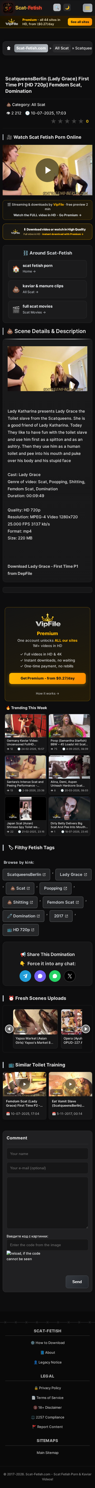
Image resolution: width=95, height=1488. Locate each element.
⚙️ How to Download (48, 1343)
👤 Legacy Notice (48, 1362)
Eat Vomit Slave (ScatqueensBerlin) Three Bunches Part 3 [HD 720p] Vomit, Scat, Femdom (70, 1103)
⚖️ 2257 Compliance (47, 1417)
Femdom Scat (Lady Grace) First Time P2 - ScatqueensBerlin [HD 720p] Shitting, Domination (23, 1103)
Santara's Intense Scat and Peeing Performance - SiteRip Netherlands (25, 784)
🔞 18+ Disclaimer (47, 1407)
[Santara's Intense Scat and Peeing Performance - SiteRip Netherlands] (25, 767)
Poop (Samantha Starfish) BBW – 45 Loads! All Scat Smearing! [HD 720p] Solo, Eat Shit (69, 742)
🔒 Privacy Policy (47, 1388)
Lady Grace (71, 874)
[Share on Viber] (40, 976)
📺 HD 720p (18, 929)
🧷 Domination (21, 915)
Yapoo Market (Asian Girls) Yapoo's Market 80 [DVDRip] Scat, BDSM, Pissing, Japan (34, 1044)
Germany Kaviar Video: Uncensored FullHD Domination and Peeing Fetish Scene (23, 742)
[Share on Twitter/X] (69, 976)
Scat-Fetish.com (31, 48)
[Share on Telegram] (25, 976)
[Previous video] (9, 1029)
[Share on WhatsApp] (55, 976)
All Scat (62, 48)
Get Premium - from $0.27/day (48, 678)
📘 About (47, 1352)
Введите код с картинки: (27, 1236)
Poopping (53, 888)
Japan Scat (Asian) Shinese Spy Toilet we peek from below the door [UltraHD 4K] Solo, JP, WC (25, 825)
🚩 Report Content (47, 1427)
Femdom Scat (60, 902)
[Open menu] (87, 8)
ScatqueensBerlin (24, 874)
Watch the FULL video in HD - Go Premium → (47, 215)
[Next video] (86, 1029)
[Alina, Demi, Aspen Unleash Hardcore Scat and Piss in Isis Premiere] (69, 767)
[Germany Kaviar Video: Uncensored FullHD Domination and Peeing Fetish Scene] (25, 725)
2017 (58, 915)
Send (77, 1281)
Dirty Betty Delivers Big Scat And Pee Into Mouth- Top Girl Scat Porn (69, 825)
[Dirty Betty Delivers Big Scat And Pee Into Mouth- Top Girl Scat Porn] (69, 808)
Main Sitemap (48, 1452)
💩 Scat (17, 888)
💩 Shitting (17, 902)
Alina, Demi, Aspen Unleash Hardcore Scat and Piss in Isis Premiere (67, 784)
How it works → (47, 693)
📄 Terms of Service (47, 1397)
